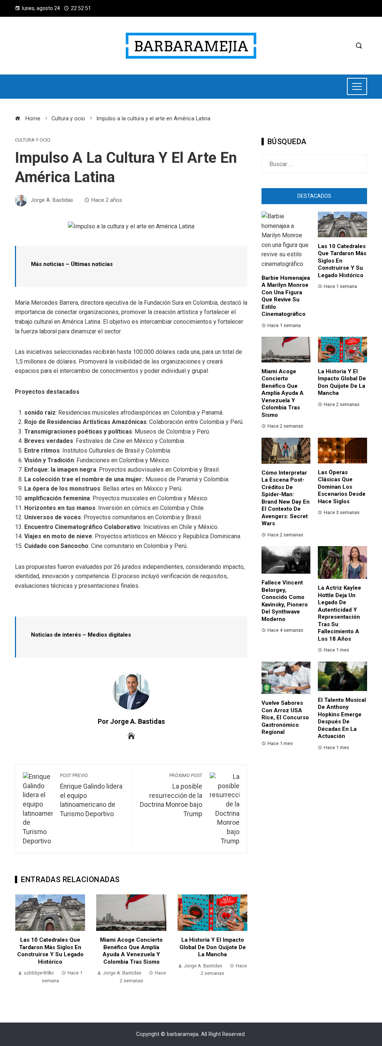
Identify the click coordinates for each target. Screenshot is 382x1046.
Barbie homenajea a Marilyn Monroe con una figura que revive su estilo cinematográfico (286, 296)
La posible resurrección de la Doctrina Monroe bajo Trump (171, 795)
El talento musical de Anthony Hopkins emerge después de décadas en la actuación (342, 718)
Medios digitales (109, 634)
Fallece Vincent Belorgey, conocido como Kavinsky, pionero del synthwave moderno (285, 600)
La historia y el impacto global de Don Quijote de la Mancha (212, 947)
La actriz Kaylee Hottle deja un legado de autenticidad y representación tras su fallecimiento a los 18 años (339, 613)
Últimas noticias (92, 264)
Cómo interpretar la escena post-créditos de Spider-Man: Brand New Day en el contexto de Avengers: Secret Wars (286, 498)
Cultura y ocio (32, 140)
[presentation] (22, 943)
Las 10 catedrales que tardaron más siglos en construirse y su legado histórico (50, 950)
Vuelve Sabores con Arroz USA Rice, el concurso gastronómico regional (285, 717)
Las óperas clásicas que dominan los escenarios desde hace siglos (342, 487)
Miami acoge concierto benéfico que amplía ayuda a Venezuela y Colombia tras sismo (131, 950)
